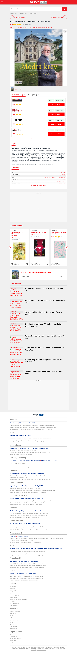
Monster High (13, 613)
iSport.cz (13, 288)
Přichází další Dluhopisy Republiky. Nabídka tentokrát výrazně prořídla (26, 504)
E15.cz (12, 335)
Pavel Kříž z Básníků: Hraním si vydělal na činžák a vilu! (23, 450)
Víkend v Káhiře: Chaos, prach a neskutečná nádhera (22, 527)
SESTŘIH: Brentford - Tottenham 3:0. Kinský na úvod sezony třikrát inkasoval (27, 578)
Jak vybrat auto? (14, 605)
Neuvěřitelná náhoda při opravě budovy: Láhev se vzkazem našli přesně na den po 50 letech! (31, 429)
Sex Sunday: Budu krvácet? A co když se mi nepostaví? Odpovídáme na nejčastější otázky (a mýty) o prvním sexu (36, 538)
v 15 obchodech (15, 264)
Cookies (57, 648)
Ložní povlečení (13, 626)
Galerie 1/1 (18, 89)
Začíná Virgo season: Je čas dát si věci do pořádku (21, 540)
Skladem (51, 100)
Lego (11, 617)
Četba (30, 13)
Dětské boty (12, 624)
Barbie (11, 615)
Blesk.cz (13, 311)
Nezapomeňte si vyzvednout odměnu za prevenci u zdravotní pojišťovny (26, 555)
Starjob (11, 634)
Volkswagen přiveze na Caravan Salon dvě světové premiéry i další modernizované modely (31, 475)
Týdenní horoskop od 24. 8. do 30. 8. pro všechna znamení (23, 465)
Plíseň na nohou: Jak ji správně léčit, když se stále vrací (23, 553)
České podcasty (13, 636)
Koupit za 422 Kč (56, 134)
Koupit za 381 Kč (56, 114)
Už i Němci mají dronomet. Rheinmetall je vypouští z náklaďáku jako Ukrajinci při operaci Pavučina (32, 490)
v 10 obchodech (35, 264)
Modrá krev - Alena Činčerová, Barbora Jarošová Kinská (30, 21)
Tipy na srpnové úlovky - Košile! (17, 463)
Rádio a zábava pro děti (15, 638)
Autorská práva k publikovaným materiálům (54, 647)
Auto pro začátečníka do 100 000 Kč (18, 599)
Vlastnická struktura (41, 650)
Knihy (35, 13)
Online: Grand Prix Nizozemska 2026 (18, 477)
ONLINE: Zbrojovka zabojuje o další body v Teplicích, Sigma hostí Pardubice (27, 440)
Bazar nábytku (13, 628)
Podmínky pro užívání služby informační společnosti (24, 648)
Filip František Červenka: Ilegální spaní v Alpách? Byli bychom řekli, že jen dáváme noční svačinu (32, 526)
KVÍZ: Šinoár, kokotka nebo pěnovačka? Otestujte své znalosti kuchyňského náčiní (29, 513)
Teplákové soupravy (14, 622)
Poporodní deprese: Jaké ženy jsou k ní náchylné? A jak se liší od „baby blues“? (28, 551)
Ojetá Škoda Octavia (14, 603)
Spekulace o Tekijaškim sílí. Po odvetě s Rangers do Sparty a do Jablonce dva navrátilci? (30, 438)
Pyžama (12, 619)
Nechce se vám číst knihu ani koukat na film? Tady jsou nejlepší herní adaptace (28, 565)
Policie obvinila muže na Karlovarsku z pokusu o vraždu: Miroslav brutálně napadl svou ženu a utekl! (33, 427)
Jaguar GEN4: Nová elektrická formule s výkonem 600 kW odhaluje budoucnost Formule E (30, 563)
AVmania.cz (14, 300)
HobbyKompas (13, 597)
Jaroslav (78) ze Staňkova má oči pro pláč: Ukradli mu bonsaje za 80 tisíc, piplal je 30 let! (30, 452)
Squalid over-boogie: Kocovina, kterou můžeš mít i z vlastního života (25, 542)
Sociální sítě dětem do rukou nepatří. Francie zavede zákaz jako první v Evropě (28, 492)
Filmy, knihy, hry (23, 13)
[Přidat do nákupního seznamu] (65, 31)
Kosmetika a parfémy (15, 620)
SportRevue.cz (15, 347)
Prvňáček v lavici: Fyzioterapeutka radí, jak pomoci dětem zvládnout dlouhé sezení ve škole (31, 467)
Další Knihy (14, 230)
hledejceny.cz (13, 586)
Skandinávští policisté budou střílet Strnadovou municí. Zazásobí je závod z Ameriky (29, 502)
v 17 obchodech (55, 264)
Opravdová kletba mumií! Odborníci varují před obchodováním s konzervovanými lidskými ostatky (32, 425)
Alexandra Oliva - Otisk (38, 232)
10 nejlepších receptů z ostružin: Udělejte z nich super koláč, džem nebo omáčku (28, 515)
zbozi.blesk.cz (13, 13)
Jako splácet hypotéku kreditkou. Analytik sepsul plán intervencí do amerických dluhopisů (30, 500)
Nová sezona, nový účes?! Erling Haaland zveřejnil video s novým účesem (27, 576)
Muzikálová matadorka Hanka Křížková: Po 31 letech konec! (24, 580)
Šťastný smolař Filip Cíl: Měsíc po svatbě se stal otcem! (22, 454)
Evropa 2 (12, 642)
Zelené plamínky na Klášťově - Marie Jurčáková (17, 234)
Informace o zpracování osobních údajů (46, 648)
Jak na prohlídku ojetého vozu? (17, 595)
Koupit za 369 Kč (56, 104)
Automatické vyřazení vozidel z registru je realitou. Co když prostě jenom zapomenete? (30, 479)
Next (66, 247)
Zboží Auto (12, 601)
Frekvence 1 (13, 640)
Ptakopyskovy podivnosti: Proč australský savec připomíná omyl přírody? (27, 567)
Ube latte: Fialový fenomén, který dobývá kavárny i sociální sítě (24, 517)
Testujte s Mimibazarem (15, 611)
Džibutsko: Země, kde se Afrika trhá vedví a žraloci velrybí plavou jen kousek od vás (29, 529)
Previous (10, 247)
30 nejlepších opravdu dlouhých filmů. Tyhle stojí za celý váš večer (25, 488)
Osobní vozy (13, 590)
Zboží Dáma (13, 592)
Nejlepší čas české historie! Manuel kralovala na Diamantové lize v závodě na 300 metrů (30, 441)
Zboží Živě (12, 588)
